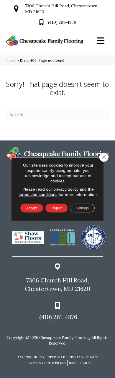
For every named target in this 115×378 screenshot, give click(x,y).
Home (11, 60)
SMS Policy (80, 363)
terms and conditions (38, 194)
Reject (56, 208)
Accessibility (31, 357)
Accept (31, 208)
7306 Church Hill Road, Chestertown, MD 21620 (57, 284)
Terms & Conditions (45, 363)
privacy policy (65, 189)
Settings (82, 208)
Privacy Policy (83, 357)
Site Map (56, 357)
